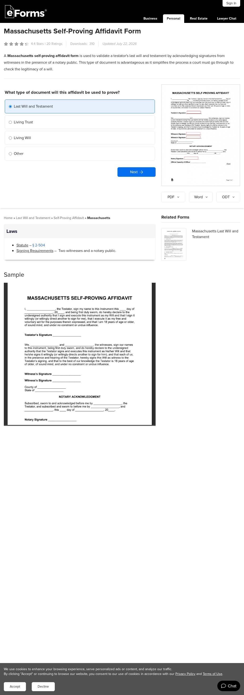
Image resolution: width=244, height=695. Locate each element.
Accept (15, 686)
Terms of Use (212, 673)
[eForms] (26, 11)
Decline (43, 686)
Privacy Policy (185, 673)
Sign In (231, 3)
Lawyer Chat (226, 18)
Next (134, 172)
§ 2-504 (38, 245)
